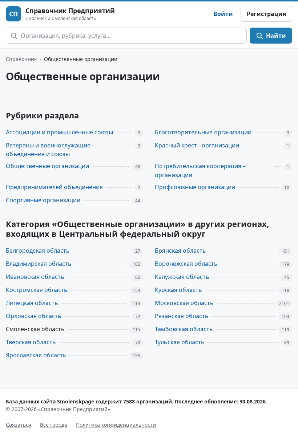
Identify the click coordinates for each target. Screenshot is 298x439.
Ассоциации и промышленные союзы (59, 132)
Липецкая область (32, 303)
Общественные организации (47, 166)
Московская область (184, 303)
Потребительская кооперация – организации (200, 170)
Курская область (178, 290)
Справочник (21, 59)
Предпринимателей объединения (54, 187)
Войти (223, 14)
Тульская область (180, 342)
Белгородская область (38, 251)
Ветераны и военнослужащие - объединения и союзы (50, 149)
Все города (53, 424)
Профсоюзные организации (195, 187)
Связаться (18, 424)
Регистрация (266, 14)
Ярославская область (36, 355)
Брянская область (180, 251)
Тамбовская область (184, 329)
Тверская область (31, 342)
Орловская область (33, 316)
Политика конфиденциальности (116, 424)
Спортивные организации (43, 200)
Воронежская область (186, 264)
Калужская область (182, 277)
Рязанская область (182, 316)
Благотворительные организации (203, 132)
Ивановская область (35, 277)
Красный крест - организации (197, 145)
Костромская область (37, 290)
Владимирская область (39, 264)
